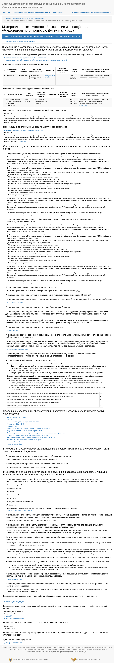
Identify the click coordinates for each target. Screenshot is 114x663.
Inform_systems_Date (14, 442)
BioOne (9, 419)
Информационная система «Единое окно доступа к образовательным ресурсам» (36, 433)
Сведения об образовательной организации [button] (31, 12)
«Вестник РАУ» (12, 426)
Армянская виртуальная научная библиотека (23, 422)
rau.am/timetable (12, 330)
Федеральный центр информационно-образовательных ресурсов (31, 437)
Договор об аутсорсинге (13, 643)
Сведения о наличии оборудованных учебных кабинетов (25, 58)
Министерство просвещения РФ (88, 659)
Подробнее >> (24, 141)
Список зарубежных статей (14, 618)
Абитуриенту (58, 12)
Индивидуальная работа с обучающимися (19, 41)
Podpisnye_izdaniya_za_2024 (14, 602)
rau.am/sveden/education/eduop (18, 349)
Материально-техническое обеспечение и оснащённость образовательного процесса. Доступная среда (42, 36)
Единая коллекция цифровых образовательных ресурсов (27, 435)
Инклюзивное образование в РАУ (20, 510)
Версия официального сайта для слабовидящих (92, 12)
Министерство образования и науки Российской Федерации (28, 428)
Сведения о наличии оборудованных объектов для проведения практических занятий (35, 60)
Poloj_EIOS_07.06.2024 (15, 303)
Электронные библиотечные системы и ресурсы (24, 439)
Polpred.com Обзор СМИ (15, 424)
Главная (6, 12)
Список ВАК (8, 616)
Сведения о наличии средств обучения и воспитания (23, 130)
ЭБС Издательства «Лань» (16, 417)
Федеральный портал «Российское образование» (25, 431)
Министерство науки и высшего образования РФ (30, 659)
